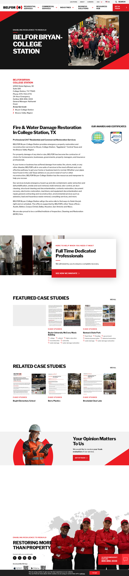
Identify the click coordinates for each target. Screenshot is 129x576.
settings (82, 574)
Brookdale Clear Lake (92, 401)
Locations (73, 2)
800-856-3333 (109, 561)
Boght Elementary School (24, 401)
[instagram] (24, 558)
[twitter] (19, 558)
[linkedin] (34, 558)
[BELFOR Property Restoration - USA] (12, 7)
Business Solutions (83, 7)
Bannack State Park (92, 333)
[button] (120, 2)
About (82, 2)
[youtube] (29, 558)
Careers (90, 2)
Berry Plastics (54, 401)
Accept (94, 573)
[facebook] (15, 558)
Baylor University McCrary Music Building (62, 334)
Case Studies (55, 329)
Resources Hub (101, 7)
